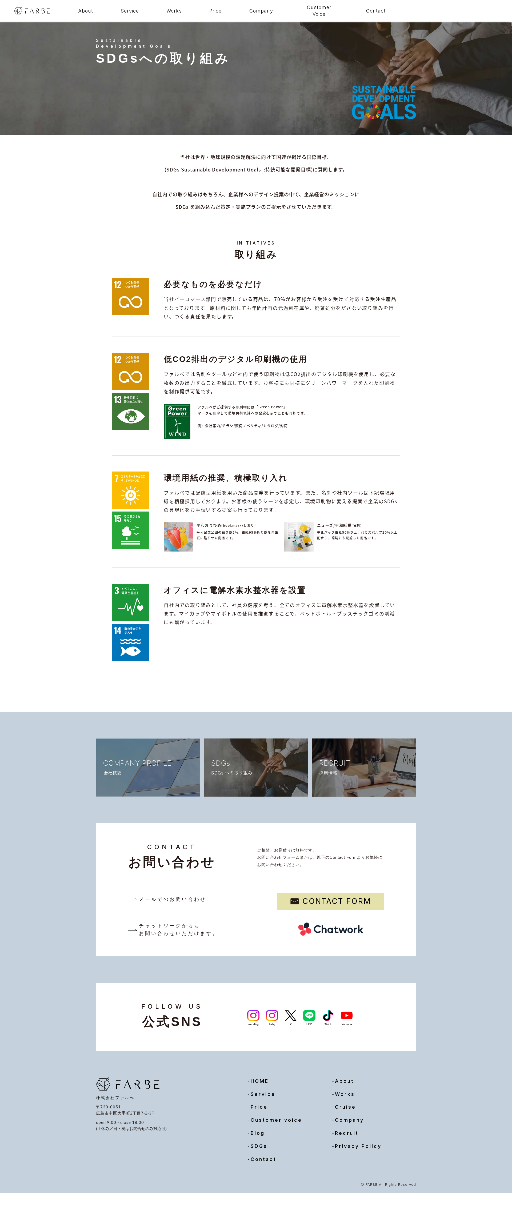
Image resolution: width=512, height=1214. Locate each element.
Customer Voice (319, 11)
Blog (258, 1133)
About (85, 11)
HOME (260, 1081)
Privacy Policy (358, 1146)
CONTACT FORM (336, 901)
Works (174, 11)
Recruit (347, 1133)
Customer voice (276, 1120)
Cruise (345, 1107)
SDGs (259, 1146)
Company (261, 11)
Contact (376, 11)
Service (130, 11)
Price (215, 11)
